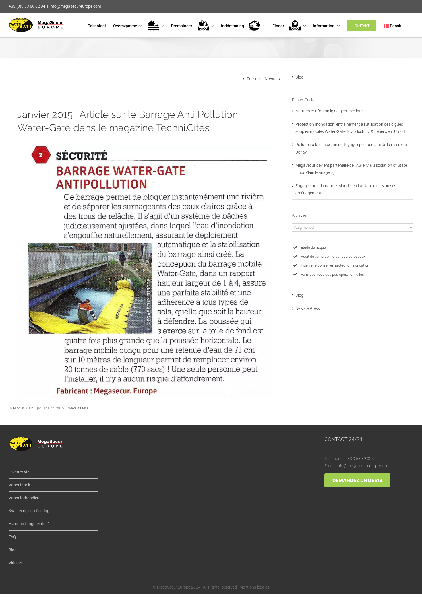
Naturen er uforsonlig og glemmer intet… (331, 111)
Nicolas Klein (23, 408)
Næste (270, 79)
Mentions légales (254, 587)
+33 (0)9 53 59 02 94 (27, 6)
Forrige (253, 79)
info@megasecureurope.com (75, 6)
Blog (299, 77)
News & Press (78, 408)
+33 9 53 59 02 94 (361, 458)
